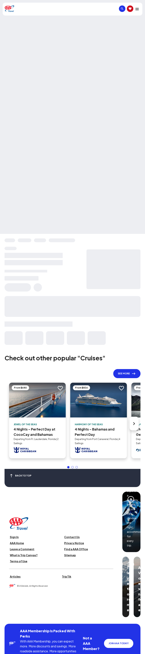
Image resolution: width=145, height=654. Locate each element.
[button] (68, 467)
